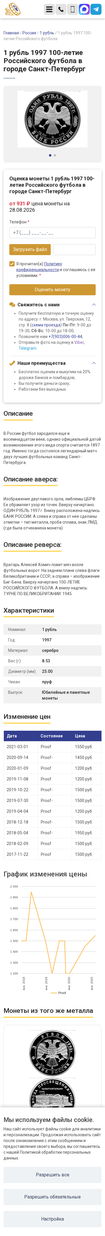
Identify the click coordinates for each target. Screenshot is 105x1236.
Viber (79, 342)
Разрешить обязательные (52, 1197)
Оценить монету (52, 289)
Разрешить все (52, 1175)
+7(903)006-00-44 (65, 336)
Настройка (52, 1219)
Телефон (19, 222)
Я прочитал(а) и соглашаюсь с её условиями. (55, 270)
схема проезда (46, 325)
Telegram (27, 348)
